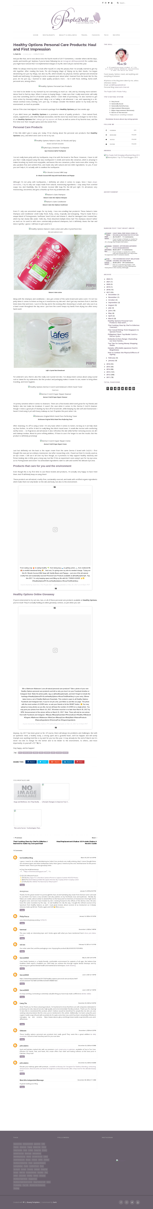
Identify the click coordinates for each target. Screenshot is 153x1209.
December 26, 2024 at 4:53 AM (87, 1045)
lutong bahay (18, 1166)
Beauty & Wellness (68, 35)
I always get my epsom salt (47, 119)
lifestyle (36, 752)
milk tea (22, 1172)
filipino (16, 1147)
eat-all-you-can (19, 1153)
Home (35, 35)
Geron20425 (24, 958)
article (44, 1147)
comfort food (34, 1166)
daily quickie (18, 1150)
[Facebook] (102, 3)
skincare (59, 752)
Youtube (123, 144)
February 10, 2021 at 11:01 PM (87, 944)
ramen (36, 1176)
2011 (108, 377)
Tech (106, 35)
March (111, 318)
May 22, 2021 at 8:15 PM (89, 957)
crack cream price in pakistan (64, 1049)
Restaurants (49, 35)
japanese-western (39, 1163)
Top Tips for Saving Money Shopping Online (122, 344)
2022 (108, 279)
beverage (28, 1153)
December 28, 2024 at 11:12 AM (87, 1080)
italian (16, 1176)
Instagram (123, 135)
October (111, 300)
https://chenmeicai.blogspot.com (35, 871)
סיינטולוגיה (43, 920)
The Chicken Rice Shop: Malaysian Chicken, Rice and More (126, 260)
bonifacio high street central (23, 1182)
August (111, 305)
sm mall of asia (37, 1157)
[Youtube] (111, 3)
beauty (28, 1160)
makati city (36, 1147)
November (112, 297)
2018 (108, 290)
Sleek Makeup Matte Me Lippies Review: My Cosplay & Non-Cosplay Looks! (53, 880)
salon (48, 1182)
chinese (34, 1160)
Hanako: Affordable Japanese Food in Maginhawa (125, 247)
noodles (40, 1172)
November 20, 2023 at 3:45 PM (87, 1003)
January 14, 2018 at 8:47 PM (88, 891)
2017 (108, 292)
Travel (84, 35)
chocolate (22, 1176)
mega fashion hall (39, 1182)
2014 (108, 369)
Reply (22, 885)
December (112, 294)
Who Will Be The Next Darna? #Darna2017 (43, 882)
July (110, 308)
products (47, 752)
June (110, 310)
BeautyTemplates (33, 1202)
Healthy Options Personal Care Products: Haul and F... (120, 322)
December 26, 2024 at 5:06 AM (87, 1063)
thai (46, 1172)
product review (31, 1172)
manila (29, 1157)
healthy (29, 1176)
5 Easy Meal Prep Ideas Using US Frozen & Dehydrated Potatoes (126, 234)
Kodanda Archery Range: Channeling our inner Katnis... (122, 340)
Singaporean (33, 1179)
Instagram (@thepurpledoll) (73, 61)
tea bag (16, 1188)
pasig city (44, 1169)
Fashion (96, 35)
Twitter (123, 139)
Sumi (55, 1202)
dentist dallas (86, 994)
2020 (108, 284)
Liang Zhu (23, 1003)
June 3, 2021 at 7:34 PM (89, 975)
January (111, 360)
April (110, 316)
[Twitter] (108, 3)
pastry (26, 1166)
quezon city (18, 1144)
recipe (16, 1172)
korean (23, 1169)
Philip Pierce (24, 916)
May (110, 313)
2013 (108, 372)
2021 (108, 282)
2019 (108, 287)
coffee (30, 1150)
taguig (30, 1147)
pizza (41, 1166)
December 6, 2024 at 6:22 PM (87, 1030)
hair (20, 752)
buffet (40, 1160)
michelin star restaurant (37, 1185)
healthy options (27, 752)
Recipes (116, 35)
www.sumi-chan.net (122, 87)
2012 (108, 375)
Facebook (123, 130)
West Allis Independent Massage (32, 1080)
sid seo (22, 945)
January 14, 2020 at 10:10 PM (87, 916)
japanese (37, 1144)
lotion (41, 752)
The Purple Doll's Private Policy (115, 91)
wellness (65, 752)
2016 (108, 364)
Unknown (23, 1031)
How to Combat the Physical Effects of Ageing (123, 353)
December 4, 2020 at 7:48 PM (87, 929)
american (23, 1147)
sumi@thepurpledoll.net (117, 85)
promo (53, 752)
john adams (24, 1046)
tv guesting (17, 1185)
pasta (30, 1163)
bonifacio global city (20, 1163)
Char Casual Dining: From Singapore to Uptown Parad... (123, 331)
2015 (108, 367)
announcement (28, 1144)
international (37, 1153)
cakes (45, 1157)
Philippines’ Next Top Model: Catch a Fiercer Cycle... (122, 335)
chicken (46, 1160)
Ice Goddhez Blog (26, 858)
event (25, 1150)
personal (42, 1176)
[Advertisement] (55, 773)
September (113, 302)
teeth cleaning (70, 965)
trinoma (30, 1169)
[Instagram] (105, 3)
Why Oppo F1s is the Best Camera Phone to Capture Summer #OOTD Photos (52, 878)
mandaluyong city (19, 1157)
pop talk (25, 1185)
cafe (43, 1144)
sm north (17, 1169)
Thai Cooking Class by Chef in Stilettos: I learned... (124, 326)
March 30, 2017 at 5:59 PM (88, 857)
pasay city (37, 1150)
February (112, 358)
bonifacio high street (20, 1179)
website (37, 1169)
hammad (23, 930)
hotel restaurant (19, 1160)
